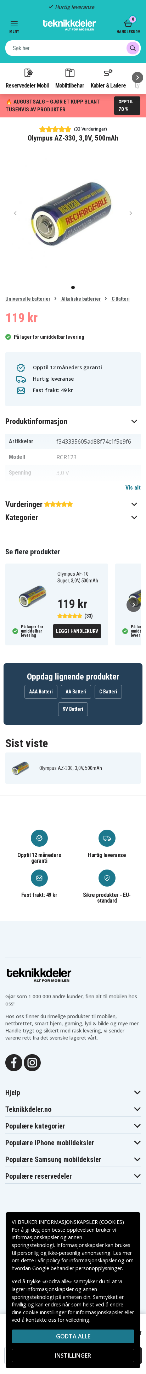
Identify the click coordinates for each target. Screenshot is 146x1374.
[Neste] (137, 77)
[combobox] (73, 48)
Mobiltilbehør (69, 85)
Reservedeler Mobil (27, 85)
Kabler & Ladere (108, 85)
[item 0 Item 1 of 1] (73, 213)
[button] (73, 421)
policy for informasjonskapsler (81, 1260)
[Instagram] (32, 1062)
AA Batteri (76, 691)
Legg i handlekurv (77, 631)
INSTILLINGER (73, 1355)
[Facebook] (13, 1062)
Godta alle (73, 1336)
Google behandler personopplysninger (77, 1268)
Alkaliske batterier (80, 299)
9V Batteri (73, 709)
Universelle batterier (27, 299)
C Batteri (120, 299)
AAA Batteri (41, 691)
